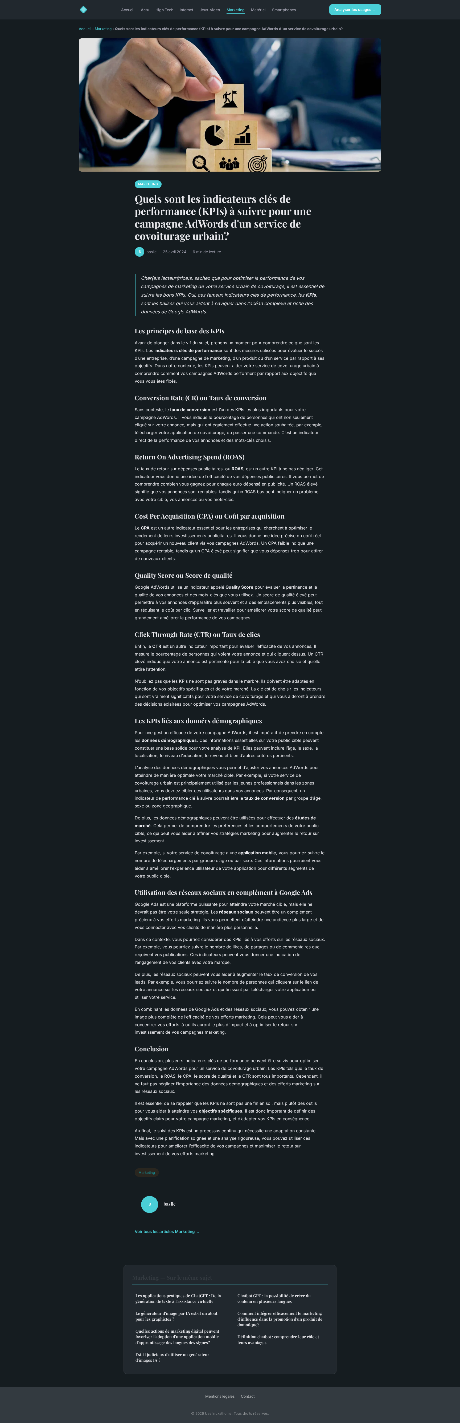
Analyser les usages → (355, 9)
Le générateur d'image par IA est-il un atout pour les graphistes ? (176, 1316)
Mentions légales (220, 1396)
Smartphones (284, 9)
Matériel (258, 9)
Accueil (127, 9)
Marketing (236, 9)
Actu (145, 9)
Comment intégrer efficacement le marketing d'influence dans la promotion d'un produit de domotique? (279, 1319)
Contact (248, 1396)
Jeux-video (210, 9)
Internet (186, 9)
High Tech (164, 9)
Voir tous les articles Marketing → (167, 1231)
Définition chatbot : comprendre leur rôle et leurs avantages (278, 1339)
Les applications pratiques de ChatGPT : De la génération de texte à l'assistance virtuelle (178, 1298)
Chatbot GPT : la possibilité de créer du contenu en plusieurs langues (274, 1298)
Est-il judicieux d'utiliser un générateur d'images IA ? (172, 1357)
